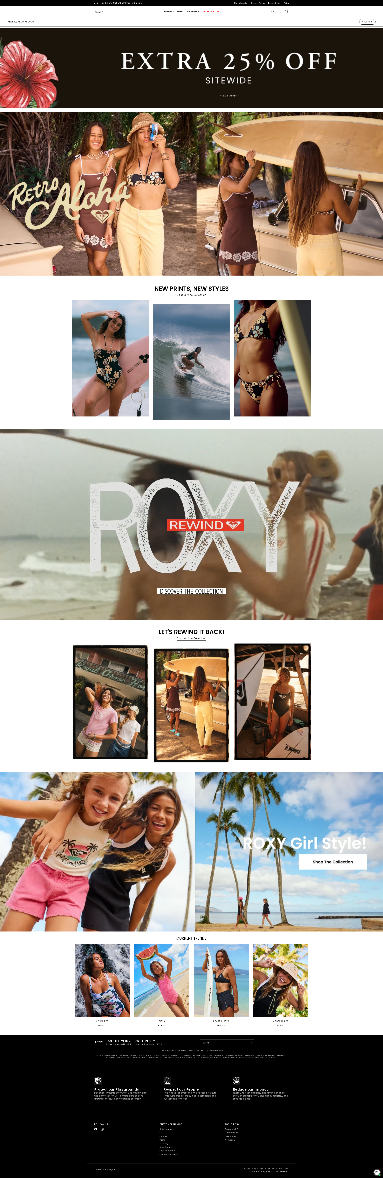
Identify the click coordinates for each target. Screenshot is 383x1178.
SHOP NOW (367, 22)
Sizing (162, 1140)
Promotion (230, 1140)
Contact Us (230, 1136)
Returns (163, 1136)
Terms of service (266, 1168)
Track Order (274, 3)
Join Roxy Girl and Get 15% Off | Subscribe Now (118, 2)
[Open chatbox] (377, 1172)
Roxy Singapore (263, 1171)
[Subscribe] (250, 1042)
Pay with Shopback (168, 1154)
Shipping (163, 1143)
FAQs (286, 3)
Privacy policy (250, 1168)
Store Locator (241, 3)
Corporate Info (232, 1129)
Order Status (165, 1129)
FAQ (161, 1132)
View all (102, 1025)
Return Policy (258, 3)
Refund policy (282, 1168)
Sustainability (231, 1132)
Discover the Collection (191, 295)
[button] (169, 12)
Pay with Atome (167, 1150)
